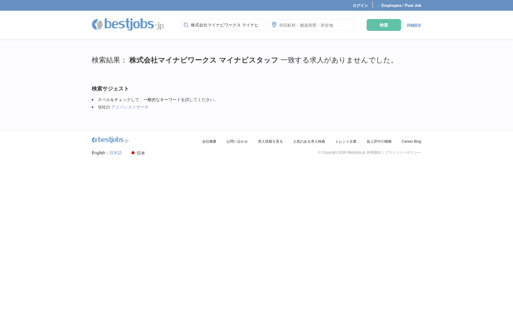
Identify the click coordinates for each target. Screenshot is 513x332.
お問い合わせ (237, 141)
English (98, 152)
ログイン (360, 5)
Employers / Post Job (399, 5)
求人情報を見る (270, 141)
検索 (384, 25)
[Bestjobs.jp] (133, 24)
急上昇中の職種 (379, 141)
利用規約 (374, 152)
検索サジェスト (110, 88)
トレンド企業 (346, 141)
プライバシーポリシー (403, 152)
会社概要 (209, 141)
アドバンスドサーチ (130, 107)
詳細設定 (414, 25)
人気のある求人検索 (309, 141)
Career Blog (411, 141)
